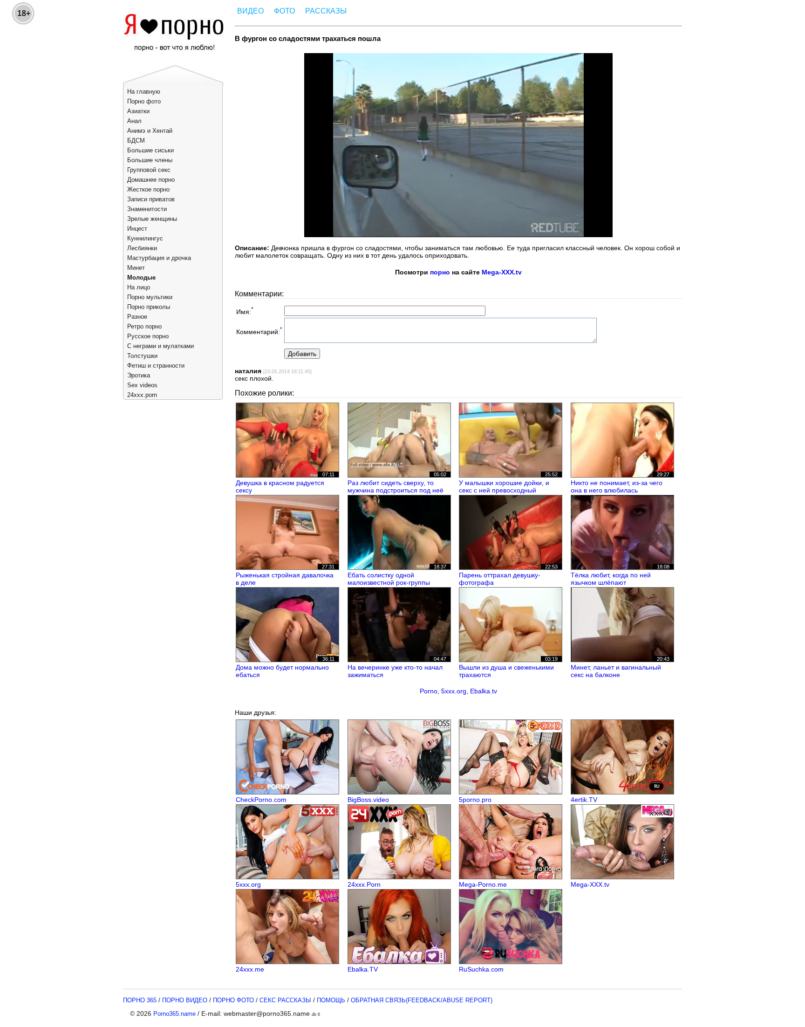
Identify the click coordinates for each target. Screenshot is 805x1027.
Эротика (138, 375)
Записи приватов (151, 199)
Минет (136, 267)
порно (440, 272)
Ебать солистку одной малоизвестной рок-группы (389, 578)
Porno (428, 691)
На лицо (138, 287)
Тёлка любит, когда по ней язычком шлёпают (611, 578)
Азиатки (138, 111)
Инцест (137, 228)
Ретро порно (144, 326)
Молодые (141, 277)
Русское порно (148, 336)
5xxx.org (453, 691)
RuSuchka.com (481, 969)
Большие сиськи (150, 150)
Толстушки (142, 355)
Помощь (331, 1000)
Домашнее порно (151, 179)
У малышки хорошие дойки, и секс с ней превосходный (504, 486)
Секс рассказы (285, 1000)
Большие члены (149, 160)
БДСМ (136, 140)
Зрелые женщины (152, 218)
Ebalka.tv (483, 691)
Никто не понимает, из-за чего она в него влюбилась (616, 486)
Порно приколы (148, 306)
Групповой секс (149, 169)
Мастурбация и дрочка (159, 257)
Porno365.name (174, 1013)
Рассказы (326, 11)
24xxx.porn (142, 394)
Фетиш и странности (155, 365)
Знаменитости (147, 208)
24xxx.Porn (364, 884)
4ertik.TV (584, 799)
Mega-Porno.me (483, 884)
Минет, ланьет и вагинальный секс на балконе (616, 671)
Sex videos (142, 385)
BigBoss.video (368, 799)
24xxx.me (250, 969)
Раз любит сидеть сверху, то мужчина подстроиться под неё (395, 486)
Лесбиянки (142, 248)
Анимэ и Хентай (149, 130)
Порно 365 (140, 1000)
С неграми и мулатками (160, 345)
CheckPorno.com (261, 799)
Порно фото (144, 101)
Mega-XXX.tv (502, 272)
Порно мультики (149, 297)
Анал (134, 120)
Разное (137, 316)
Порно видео (184, 1000)
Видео (250, 11)
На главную (143, 91)
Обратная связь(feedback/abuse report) (421, 1000)
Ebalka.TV (363, 969)
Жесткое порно (148, 189)
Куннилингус (145, 238)
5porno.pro (475, 799)
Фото (284, 11)
